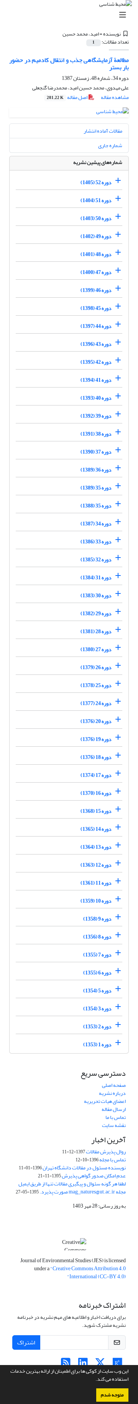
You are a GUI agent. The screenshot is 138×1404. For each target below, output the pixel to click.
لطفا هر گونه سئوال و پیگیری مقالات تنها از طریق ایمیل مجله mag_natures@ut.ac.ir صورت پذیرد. (72, 1188)
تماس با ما (115, 1117)
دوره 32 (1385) (96, 559)
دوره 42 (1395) (96, 362)
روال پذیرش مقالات (106, 1151)
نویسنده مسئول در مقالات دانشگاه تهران (84, 1167)
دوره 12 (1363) (96, 865)
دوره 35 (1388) (96, 506)
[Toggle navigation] (71, 15)
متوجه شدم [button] (112, 1394)
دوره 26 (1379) (96, 667)
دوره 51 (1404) (96, 200)
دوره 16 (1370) (96, 793)
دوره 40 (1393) (96, 398)
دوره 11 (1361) (96, 883)
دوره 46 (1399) (96, 290)
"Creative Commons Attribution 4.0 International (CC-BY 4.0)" (88, 1272)
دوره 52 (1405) (96, 182)
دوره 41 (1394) (96, 380)
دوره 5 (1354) (97, 991)
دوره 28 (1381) (96, 631)
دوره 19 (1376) (96, 739)
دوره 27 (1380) (96, 649)
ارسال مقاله (114, 1109)
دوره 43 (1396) (96, 344)
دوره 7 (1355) (97, 955)
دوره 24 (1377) (96, 703)
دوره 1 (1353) (97, 1044)
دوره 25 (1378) (96, 685)
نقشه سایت (114, 1125)
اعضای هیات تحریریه (105, 1101)
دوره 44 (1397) (96, 326)
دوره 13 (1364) (96, 847)
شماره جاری (110, 145)
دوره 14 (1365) (96, 829)
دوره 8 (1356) (97, 937)
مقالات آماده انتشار (103, 131)
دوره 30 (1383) (96, 595)
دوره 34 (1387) (96, 524)
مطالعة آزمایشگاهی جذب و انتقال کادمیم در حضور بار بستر (69, 63)
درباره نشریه (112, 1093)
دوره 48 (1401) (96, 254)
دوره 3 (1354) (97, 1009)
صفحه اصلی (114, 1085)
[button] (93, 1380)
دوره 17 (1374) (96, 775)
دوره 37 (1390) (96, 452)
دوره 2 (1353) (97, 1026)
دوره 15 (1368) (96, 811)
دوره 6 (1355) (97, 973)
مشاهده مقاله (115, 97)
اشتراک (26, 1342)
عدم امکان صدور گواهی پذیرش (94, 1176)
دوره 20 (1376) (96, 721)
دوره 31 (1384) (96, 577)
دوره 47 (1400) (96, 272)
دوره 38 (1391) (96, 434)
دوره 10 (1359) (96, 901)
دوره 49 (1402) (96, 236)
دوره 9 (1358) (97, 919)
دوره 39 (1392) (96, 416)
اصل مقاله (67, 97)
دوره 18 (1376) (96, 757)
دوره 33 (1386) (96, 542)
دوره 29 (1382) (96, 613)
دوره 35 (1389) (96, 488)
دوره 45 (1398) (96, 308)
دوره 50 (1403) (96, 218)
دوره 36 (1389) (96, 470)
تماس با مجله (112, 1159)
